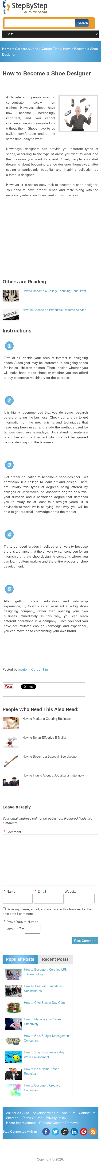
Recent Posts (55, 959)
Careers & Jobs (26, 49)
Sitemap (12, 1118)
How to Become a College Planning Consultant (54, 291)
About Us (68, 1113)
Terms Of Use (32, 1118)
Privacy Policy (56, 1118)
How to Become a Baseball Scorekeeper (50, 756)
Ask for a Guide (17, 1113)
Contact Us (87, 1113)
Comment (14, 831)
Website (71, 891)
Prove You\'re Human (22, 921)
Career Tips (50, 49)
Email (42, 891)
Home (6, 49)
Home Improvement (21, 1123)
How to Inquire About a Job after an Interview (53, 775)
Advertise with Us (45, 1113)
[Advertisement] (52, 84)
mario (22, 669)
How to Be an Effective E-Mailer (44, 737)
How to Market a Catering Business (47, 718)
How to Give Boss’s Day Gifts (44, 1002)
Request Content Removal (58, 1123)
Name (11, 891)
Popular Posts (20, 959)
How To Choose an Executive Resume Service (54, 310)
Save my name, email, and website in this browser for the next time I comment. (47, 911)
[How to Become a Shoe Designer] (78, 113)
